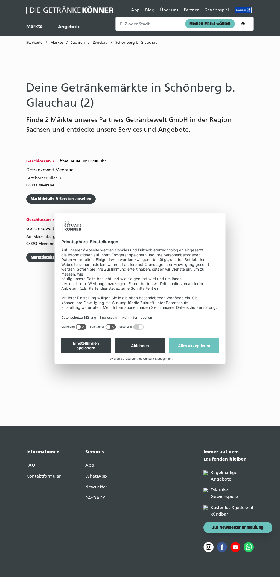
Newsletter (96, 487)
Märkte (34, 26)
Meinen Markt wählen (210, 24)
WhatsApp (96, 476)
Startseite (34, 42)
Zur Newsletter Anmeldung (238, 527)
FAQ (30, 465)
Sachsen (78, 42)
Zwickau (100, 42)
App (135, 10)
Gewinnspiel (216, 10)
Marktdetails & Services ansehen (61, 199)
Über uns (169, 10)
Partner (191, 10)
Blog (149, 10)
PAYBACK (95, 497)
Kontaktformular (43, 476)
